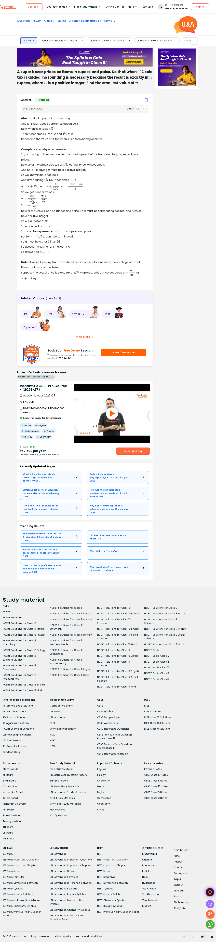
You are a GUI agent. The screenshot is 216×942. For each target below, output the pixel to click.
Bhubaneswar (182, 902)
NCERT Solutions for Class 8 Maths (164, 613)
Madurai (147, 906)
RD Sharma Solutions (15, 717)
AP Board (8, 775)
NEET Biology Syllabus (109, 906)
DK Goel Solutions (13, 740)
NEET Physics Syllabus (110, 894)
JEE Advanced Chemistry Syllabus (70, 910)
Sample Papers (59, 780)
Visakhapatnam (151, 894)
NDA (52, 734)
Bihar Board (9, 780)
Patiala (146, 871)
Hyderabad (148, 883)
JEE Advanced (58, 717)
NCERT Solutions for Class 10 (114, 608)
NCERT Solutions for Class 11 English (70, 669)
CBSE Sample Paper (108, 717)
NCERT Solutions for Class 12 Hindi (23, 690)
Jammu (178, 896)
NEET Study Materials (62, 798)
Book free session (124, 352)
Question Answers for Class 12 (59, 40)
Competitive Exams (62, 705)
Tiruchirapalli (150, 900)
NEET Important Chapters (112, 865)
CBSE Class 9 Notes (155, 792)
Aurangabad (181, 873)
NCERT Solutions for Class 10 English (118, 629)
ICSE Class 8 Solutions (157, 728)
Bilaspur (178, 885)
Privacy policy (63, 936)
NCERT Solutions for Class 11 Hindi (69, 675)
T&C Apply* (64, 358)
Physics (101, 769)
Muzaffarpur (149, 854)
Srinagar (179, 890)
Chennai (147, 859)
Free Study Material (61, 769)
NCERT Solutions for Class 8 (160, 608)
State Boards (10, 769)
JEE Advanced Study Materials (68, 792)
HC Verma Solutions (15, 711)
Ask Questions (58, 815)
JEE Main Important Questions (21, 859)
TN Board (8, 827)
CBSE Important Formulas (112, 753)
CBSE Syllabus (105, 711)
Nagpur (178, 861)
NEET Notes (103, 871)
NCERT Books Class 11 (156, 661)
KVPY (53, 740)
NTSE (53, 746)
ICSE (146, 705)
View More (83, 337)
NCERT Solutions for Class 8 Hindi (164, 644)
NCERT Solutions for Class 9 (113, 650)
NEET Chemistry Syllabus (112, 900)
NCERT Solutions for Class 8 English (165, 629)
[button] (30, 314)
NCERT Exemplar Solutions (18, 728)
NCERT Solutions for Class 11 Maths (70, 613)
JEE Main (55, 711)
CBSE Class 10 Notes (156, 786)
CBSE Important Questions (113, 728)
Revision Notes (153, 769)
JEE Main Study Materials (64, 786)
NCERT (6, 611)
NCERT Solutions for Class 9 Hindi (117, 686)
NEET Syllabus (105, 888)
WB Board (8, 838)
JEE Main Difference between (20, 883)
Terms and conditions (89, 936)
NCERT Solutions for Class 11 (66, 608)
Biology (101, 775)
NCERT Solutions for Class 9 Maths (117, 656)
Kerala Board (10, 798)
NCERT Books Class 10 (157, 667)
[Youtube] (212, 937)
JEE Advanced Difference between (71, 883)
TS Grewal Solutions (14, 746)
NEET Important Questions (113, 859)
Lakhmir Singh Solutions (17, 734)
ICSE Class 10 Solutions (157, 717)
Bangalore (148, 865)
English (101, 792)
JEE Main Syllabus (13, 888)
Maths (61, 21)
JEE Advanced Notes (62, 871)
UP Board (8, 832)
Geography (104, 803)
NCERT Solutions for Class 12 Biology (24, 650)
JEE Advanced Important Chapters (70, 865)
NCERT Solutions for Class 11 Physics (71, 619)
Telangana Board (13, 821)
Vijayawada (149, 888)
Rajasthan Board (12, 815)
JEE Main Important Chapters (20, 865)
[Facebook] (184, 937)
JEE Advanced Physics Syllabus (68, 894)
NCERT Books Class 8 (156, 679)
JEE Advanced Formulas (64, 877)
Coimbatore (181, 850)
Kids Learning (58, 809)
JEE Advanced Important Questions (71, 859)
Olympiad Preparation (63, 728)
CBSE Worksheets (107, 723)
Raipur (177, 879)
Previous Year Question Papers (68, 775)
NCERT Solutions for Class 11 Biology (71, 634)
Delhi (145, 877)
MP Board (8, 809)
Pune (177, 856)
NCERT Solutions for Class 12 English (24, 684)
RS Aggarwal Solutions (16, 723)
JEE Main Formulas (13, 877)
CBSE (100, 705)
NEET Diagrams (106, 877)
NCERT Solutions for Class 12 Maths (23, 629)
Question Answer (29, 21)
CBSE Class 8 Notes (155, 798)
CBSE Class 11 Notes (155, 780)
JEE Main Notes (11, 871)
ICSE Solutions (152, 711)
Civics (100, 809)
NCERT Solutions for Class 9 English (118, 671)
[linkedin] (193, 937)
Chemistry (103, 780)
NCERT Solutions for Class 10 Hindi (117, 644)
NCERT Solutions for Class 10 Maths (118, 613)
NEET (53, 723)
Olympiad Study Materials (65, 803)
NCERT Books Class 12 (156, 656)
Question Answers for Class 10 (154, 40)
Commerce (104, 798)
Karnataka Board (13, 792)
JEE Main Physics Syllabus (18, 894)
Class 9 (49, 21)
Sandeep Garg (11, 752)
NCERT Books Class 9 (156, 673)
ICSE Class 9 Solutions (157, 723)
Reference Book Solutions (18, 705)
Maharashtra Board (14, 803)
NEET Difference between (112, 883)
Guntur (178, 867)
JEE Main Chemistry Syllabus (19, 906)
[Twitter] (202, 937)
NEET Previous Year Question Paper (118, 912)
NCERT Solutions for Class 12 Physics (24, 634)
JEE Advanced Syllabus (63, 888)
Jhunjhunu (180, 908)
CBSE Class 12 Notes (156, 775)
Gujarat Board (11, 786)
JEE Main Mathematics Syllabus (21, 900)
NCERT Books (151, 650)
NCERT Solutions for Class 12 (19, 623)
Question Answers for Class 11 (107, 40)
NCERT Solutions (12, 617)
